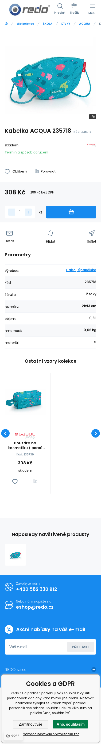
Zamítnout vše (30, 724)
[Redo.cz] (6, 23)
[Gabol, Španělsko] (91, 148)
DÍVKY (65, 24)
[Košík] (74, 9)
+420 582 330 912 (36, 589)
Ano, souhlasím (71, 724)
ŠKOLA (47, 24)
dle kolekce (25, 24)
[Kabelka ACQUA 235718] (15, 555)
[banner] (29, 9)
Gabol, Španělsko (81, 270)
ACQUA (84, 24)
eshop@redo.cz (35, 607)
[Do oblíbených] (15, 481)
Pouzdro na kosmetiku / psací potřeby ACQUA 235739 (25, 445)
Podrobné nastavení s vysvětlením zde (50, 734)
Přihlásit (80, 647)
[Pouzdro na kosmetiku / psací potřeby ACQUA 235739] (25, 398)
